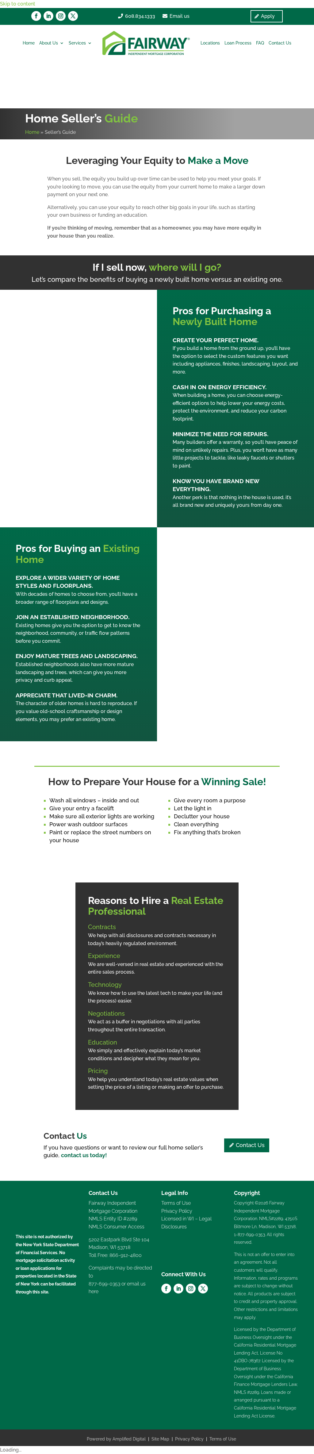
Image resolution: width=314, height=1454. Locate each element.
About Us (48, 43)
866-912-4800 (125, 1255)
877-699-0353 (104, 1284)
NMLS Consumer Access (116, 1227)
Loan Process (237, 43)
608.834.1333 (140, 16)
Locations (210, 43)
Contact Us (280, 43)
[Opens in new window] (36, 16)
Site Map (160, 1439)
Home (29, 43)
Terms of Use (176, 1203)
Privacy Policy (176, 1211)
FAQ (260, 43)
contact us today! (84, 1155)
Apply (268, 16)
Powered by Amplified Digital (116, 1439)
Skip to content (17, 4)
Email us (180, 16)
